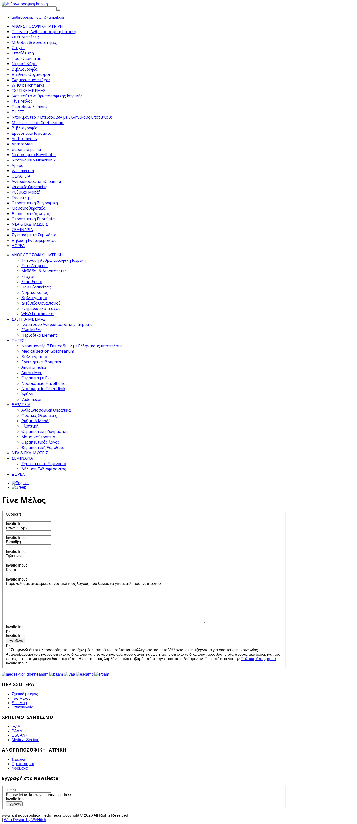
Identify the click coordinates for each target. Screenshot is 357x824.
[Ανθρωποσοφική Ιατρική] (25, 4)
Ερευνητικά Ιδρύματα (41, 362)
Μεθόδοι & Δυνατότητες (44, 271)
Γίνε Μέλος (31, 329)
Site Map (19, 703)
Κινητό (11, 570)
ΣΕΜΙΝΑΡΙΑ (22, 458)
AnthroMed (31, 372)
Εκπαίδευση (32, 281)
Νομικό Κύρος (34, 292)
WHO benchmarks (37, 313)
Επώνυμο (16, 528)
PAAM (17, 731)
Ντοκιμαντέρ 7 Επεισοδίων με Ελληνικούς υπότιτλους (71, 346)
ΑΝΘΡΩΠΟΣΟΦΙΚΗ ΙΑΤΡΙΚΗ (37, 255)
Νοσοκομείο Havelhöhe (43, 383)
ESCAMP (20, 735)
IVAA (16, 727)
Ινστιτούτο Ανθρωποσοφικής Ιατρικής (56, 324)
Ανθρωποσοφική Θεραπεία (46, 410)
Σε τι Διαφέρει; (35, 265)
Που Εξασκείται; (36, 287)
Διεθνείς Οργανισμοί (40, 303)
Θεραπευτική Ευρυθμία (42, 447)
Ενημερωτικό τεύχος (40, 308)
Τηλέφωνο (15, 556)
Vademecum (32, 399)
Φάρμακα (20, 768)
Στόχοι (27, 276)
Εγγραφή (14, 804)
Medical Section (25, 740)
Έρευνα (18, 759)
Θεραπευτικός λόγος (40, 442)
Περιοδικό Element (39, 335)
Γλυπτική (30, 426)
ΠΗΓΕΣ (18, 340)
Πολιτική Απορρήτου (258, 659)
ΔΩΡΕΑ (18, 474)
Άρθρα (27, 394)
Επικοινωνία (22, 707)
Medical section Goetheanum (47, 351)
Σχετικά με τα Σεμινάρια (43, 463)
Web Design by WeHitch (25, 820)
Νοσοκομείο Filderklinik (43, 388)
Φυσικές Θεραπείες (39, 415)
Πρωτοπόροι (23, 764)
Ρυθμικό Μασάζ (35, 420)
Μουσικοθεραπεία (38, 436)
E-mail (13, 542)
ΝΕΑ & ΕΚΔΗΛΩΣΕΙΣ (30, 453)
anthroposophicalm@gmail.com (39, 17)
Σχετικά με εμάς (25, 694)
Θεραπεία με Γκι (36, 378)
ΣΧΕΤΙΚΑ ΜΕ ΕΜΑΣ (29, 319)
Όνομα (13, 514)
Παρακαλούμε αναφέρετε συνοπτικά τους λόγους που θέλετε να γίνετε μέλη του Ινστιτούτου (83, 584)
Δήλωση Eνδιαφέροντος (43, 469)
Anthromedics (34, 367)
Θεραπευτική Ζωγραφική (44, 431)
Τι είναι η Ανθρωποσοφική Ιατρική (53, 260)
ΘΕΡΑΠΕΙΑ (21, 404)
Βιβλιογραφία (34, 297)
